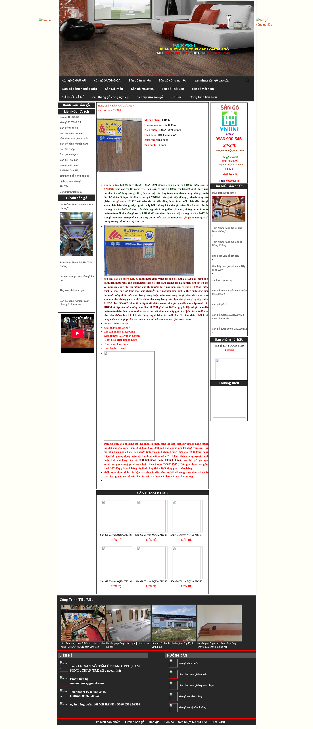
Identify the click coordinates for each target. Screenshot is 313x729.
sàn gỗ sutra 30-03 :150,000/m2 (229, 328)
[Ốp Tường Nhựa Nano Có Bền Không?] (76, 234)
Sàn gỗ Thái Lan (173, 88)
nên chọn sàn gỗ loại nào (193, 674)
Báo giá (154, 722)
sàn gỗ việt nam (203, 88)
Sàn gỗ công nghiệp (173, 80)
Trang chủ (103, 105)
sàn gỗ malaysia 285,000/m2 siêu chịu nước (228, 317)
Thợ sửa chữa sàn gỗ (72, 290)
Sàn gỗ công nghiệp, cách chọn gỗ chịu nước (74, 303)
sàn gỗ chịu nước (189, 663)
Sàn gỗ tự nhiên (140, 80)
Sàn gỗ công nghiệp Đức (79, 88)
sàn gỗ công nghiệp (189, 299)
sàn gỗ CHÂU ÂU (74, 80)
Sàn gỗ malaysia (142, 88)
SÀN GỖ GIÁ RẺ (73, 97)
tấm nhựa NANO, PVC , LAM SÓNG (202, 722)
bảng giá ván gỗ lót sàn (225, 255)
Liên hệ (169, 722)
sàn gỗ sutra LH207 (126, 278)
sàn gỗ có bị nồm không (192, 707)
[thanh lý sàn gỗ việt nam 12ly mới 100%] (212, 273)
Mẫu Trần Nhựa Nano (224, 192)
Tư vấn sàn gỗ (135, 722)
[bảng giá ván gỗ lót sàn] (212, 259)
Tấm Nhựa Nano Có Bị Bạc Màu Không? (227, 230)
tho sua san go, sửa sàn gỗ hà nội (77, 278)
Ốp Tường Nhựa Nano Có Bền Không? (76, 206)
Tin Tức (176, 97)
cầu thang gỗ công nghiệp (110, 97)
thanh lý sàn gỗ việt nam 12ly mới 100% (228, 268)
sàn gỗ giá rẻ (186, 217)
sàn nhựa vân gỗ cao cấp (212, 80)
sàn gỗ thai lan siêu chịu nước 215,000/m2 (229, 292)
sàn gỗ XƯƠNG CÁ (107, 80)
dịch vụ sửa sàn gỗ (150, 97)
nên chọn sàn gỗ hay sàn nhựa (196, 685)
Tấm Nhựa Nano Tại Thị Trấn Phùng (76, 264)
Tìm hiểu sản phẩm (107, 722)
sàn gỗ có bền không (191, 696)
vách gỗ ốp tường (222, 280)
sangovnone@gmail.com (126, 464)
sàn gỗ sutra (112, 184)
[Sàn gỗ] (265, 22)
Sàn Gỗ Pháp (114, 88)
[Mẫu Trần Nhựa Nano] (229, 208)
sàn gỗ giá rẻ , (220, 304)
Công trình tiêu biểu (203, 97)
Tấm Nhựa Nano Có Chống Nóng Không (227, 244)
